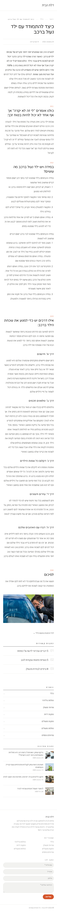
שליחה (48, 896)
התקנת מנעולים (48, 848)
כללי (42, 19)
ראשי (51, 19)
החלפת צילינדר (20, 841)
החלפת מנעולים (20, 848)
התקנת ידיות (21, 845)
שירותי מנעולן (48, 845)
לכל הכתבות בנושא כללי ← (43, 633)
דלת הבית (48, 5)
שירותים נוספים (48, 852)
